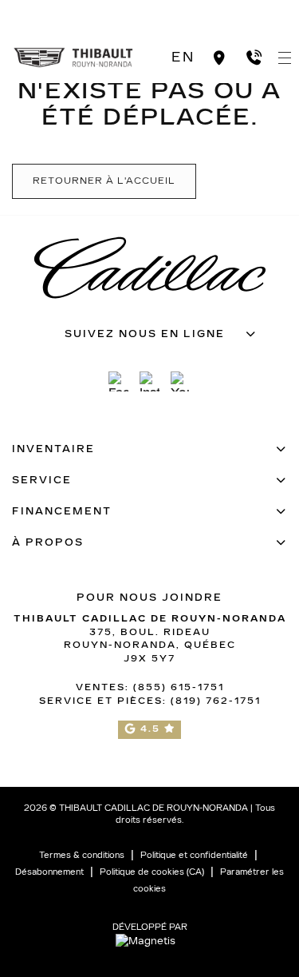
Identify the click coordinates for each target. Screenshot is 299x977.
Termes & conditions (81, 855)
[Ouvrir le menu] (284, 57)
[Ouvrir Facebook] (118, 381)
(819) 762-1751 (216, 701)
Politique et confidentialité (194, 855)
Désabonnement (49, 872)
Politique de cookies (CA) (152, 872)
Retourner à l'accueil (104, 181)
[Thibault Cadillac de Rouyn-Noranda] (74, 56)
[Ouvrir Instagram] (149, 381)
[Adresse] (219, 57)
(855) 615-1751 (178, 687)
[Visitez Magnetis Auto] (149, 941)
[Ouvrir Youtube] (181, 381)
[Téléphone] (254, 57)
